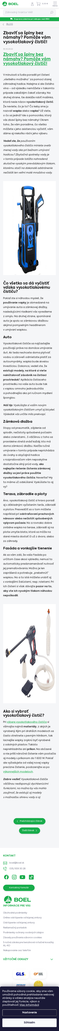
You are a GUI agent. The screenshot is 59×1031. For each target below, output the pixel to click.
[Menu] (55, 4)
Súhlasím (29, 1022)
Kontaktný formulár (19, 888)
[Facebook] (6, 876)
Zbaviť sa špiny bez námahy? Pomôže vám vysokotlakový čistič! (27, 59)
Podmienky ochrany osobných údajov (23, 933)
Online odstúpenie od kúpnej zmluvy (22, 918)
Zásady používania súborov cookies (22, 938)
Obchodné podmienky (15, 913)
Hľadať (51, 12)
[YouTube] (22, 876)
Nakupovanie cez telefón (17, 950)
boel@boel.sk (16, 863)
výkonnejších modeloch (18, 772)
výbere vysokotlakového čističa (27, 722)
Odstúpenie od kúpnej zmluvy (19, 923)
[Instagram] (14, 876)
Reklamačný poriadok (15, 928)
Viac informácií (29, 1005)
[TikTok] (31, 876)
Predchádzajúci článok (31, 821)
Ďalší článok (28, 831)
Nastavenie (29, 1012)
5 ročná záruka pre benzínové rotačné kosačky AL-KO (28, 944)
